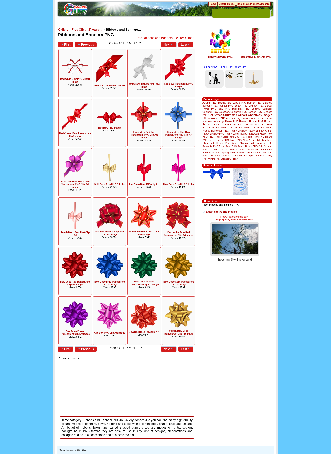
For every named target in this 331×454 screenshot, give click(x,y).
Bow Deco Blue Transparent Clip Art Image (109, 283)
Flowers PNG (256, 121)
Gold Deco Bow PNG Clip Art (109, 184)
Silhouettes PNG (211, 152)
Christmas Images (260, 115)
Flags (221, 121)
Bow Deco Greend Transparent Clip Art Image (144, 283)
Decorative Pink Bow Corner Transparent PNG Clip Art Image (75, 184)
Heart (249, 137)
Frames (207, 124)
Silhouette (252, 149)
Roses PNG (251, 146)
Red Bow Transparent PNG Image (178, 85)
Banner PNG (226, 105)
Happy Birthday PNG (220, 56)
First (67, 44)
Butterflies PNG (241, 109)
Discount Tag (233, 118)
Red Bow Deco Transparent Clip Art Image (110, 233)
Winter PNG (214, 159)
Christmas (215, 115)
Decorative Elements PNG (256, 56)
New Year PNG (252, 140)
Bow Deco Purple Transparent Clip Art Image (75, 333)
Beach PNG (241, 105)
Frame (268, 121)
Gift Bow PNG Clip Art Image (109, 332)
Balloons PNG (210, 105)
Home (213, 4)
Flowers (243, 121)
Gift (229, 124)
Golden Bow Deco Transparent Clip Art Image (178, 332)
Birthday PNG (256, 105)
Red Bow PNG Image (109, 128)
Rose (221, 146)
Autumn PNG (209, 102)
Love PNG (235, 140)
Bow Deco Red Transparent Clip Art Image (75, 283)
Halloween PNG (220, 130)
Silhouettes (266, 149)
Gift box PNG (240, 124)
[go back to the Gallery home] (75, 10)
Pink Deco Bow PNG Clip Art (178, 184)
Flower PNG (231, 121)
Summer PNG (244, 152)
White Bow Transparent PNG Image (144, 85)
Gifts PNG (266, 124)
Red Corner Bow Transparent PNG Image (75, 135)
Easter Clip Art (256, 118)
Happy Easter (232, 133)
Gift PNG (255, 124)
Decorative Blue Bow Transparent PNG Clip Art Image (178, 135)
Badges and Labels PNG (232, 102)
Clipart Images (227, 4)
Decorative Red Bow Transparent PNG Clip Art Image (144, 135)
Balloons (267, 102)
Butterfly (256, 109)
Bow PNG (224, 109)
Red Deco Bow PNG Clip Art (144, 184)
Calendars (224, 112)
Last (184, 44)
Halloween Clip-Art (226, 127)
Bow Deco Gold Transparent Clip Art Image (178, 283)
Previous (87, 44)
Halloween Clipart (249, 127)
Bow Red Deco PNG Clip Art (109, 85)
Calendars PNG (238, 112)
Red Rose (231, 143)
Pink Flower (216, 143)
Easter (244, 118)
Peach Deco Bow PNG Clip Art (75, 234)
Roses (241, 146)
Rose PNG (231, 146)
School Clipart (218, 149)
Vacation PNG (228, 155)
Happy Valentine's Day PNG (230, 137)
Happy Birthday (238, 130)
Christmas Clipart (235, 115)
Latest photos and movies (221, 211)
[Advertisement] (127, 387)
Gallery (63, 29)
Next (167, 44)
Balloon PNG (254, 102)
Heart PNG (258, 137)
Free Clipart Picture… (87, 29)
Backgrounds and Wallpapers (253, 4)
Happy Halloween (249, 133)
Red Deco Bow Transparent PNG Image (144, 233)
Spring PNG (228, 152)
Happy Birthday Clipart (260, 130)
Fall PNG (213, 121)
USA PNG (214, 155)
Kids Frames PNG (219, 140)
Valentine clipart (245, 155)
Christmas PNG (213, 118)
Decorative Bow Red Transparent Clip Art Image (178, 234)
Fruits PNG (220, 124)
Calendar (267, 109)
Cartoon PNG (255, 112)
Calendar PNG (210, 112)
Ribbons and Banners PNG (255, 143)
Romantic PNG (210, 146)
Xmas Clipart (229, 158)
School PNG (237, 149)
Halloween (208, 127)
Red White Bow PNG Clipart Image (75, 80)
